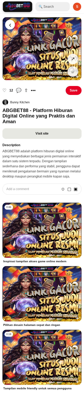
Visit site (42, 133)
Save (73, 90)
